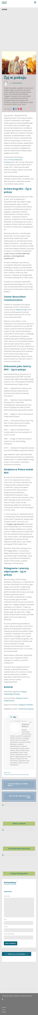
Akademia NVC (9, 701)
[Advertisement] (19, 31)
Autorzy (4, 1007)
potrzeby (26, 774)
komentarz (7, 896)
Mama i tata (7, 772)
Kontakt (4, 1012)
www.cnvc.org (21, 310)
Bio (14, 717)
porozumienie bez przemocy (16, 774)
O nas (3, 1009)
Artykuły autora (19, 721)
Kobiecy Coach (21, 698)
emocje (6, 774)
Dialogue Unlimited (26, 705)
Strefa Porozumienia (26, 709)
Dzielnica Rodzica (17, 83)
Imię (5, 919)
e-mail (6, 926)
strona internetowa (9, 934)
